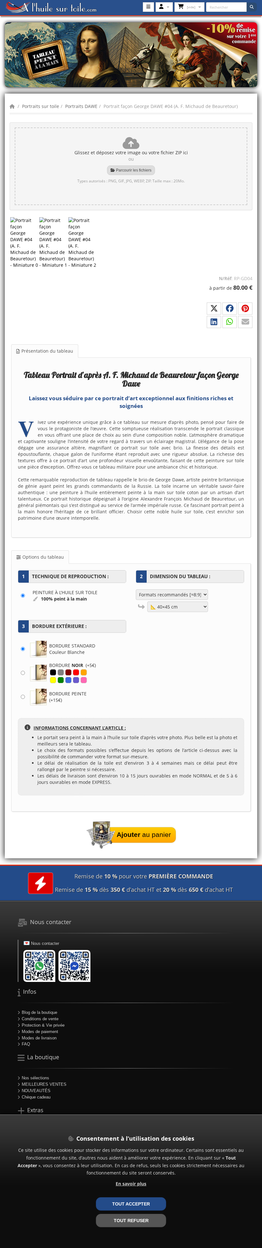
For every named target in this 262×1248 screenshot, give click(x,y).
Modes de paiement (40, 1031)
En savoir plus (131, 1184)
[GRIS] (61, 672)
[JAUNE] (53, 680)
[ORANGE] (84, 672)
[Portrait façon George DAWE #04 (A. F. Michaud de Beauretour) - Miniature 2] (82, 242)
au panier (144, 834)
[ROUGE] (76, 672)
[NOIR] (53, 672)
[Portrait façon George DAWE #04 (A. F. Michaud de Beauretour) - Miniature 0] (24, 242)
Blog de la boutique (39, 1012)
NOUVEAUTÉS (36, 1090)
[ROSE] (84, 680)
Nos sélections (35, 1078)
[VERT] (61, 680)
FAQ (26, 1044)
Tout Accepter (131, 1203)
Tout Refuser (131, 1220)
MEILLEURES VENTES (44, 1084)
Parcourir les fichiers (133, 170)
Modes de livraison (39, 1038)
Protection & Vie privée (43, 1025)
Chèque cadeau (36, 1097)
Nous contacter (45, 943)
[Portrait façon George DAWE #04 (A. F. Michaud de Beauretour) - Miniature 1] (53, 242)
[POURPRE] (76, 680)
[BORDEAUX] (68, 672)
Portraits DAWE (81, 106)
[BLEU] (68, 680)
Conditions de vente (40, 1018)
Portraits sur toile (40, 106)
